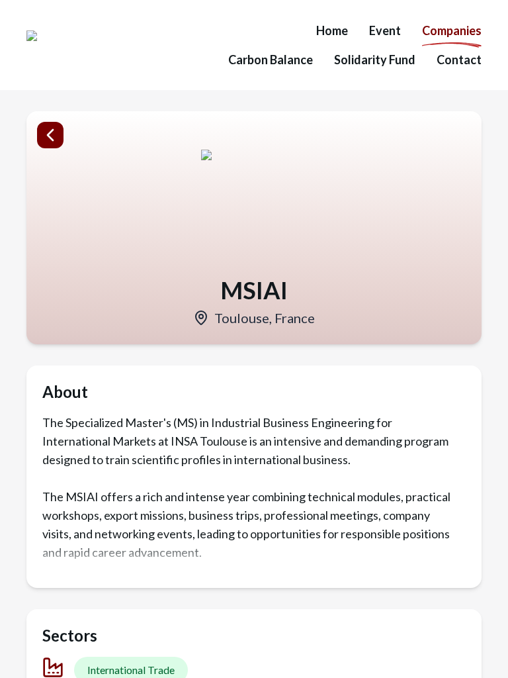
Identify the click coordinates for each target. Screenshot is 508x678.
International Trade (131, 669)
